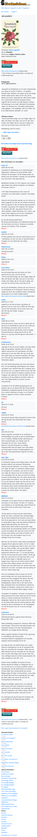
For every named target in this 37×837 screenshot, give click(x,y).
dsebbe (4, 232)
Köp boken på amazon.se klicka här (13, 296)
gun (2, 430)
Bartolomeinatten (7, 741)
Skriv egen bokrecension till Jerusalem (14, 728)
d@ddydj (4, 496)
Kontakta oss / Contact (9, 835)
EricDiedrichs (6, 342)
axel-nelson (5, 268)
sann (3, 319)
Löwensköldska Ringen (9, 800)
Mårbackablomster (7, 804)
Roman (3, 813)
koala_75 (4, 165)
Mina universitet (6, 748)
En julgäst (4, 787)
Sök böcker (5, 8)
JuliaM (3, 413)
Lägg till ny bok (16, 8)
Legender (4, 798)
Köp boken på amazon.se (9, 71)
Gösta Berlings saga (8, 789)
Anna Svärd (5, 772)
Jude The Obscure (7, 766)
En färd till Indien (7, 734)
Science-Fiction (6, 824)
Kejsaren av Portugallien (9, 793)
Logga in (14, 12)
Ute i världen (5, 752)
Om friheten (5, 745)
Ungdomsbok (6, 826)
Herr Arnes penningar (8, 791)
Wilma (3, 257)
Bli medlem (5, 12)
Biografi (4, 828)
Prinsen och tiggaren (8, 738)
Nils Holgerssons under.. (9, 806)
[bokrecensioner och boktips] (15, 3)
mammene (5, 612)
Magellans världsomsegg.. (10, 763)
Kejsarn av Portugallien (9, 795)
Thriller (3, 819)
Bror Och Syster (6, 756)
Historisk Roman (6, 815)
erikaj (3, 300)
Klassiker (4, 832)
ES (2, 402)
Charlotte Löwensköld (8, 778)
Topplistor (25, 8)
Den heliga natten (7, 780)
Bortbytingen (5, 776)
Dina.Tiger (5, 457)
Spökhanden (5, 808)
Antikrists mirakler (7, 774)
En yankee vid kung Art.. (9, 759)
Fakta (3, 830)
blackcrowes (5, 247)
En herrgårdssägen (7, 783)
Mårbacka (4, 802)
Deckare (4, 817)
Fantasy (4, 821)
